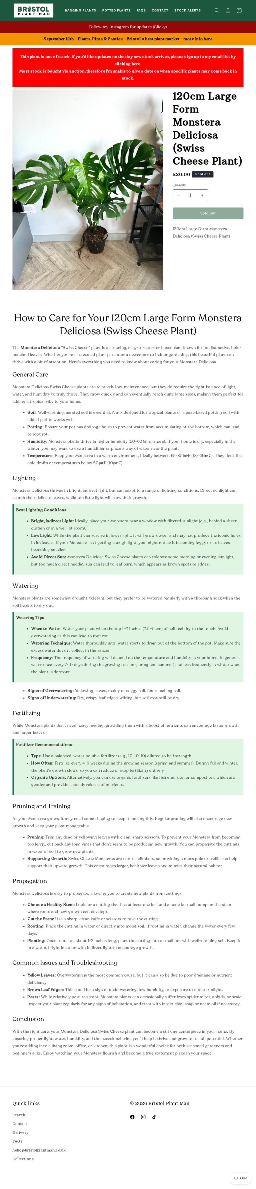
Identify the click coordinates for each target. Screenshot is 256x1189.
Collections (23, 1159)
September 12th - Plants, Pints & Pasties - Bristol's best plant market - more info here (128, 39)
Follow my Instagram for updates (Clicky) (128, 27)
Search (19, 1115)
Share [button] (183, 251)
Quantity (179, 185)
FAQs (17, 1141)
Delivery (20, 1132)
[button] (217, 10)
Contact (19, 1124)
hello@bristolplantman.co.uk (39, 1150)
